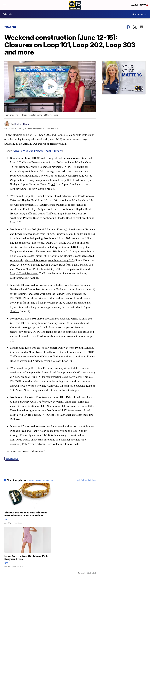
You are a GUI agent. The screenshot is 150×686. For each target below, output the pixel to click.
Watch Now (138, 5)
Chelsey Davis (21, 124)
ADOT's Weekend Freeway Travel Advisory (37, 150)
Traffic (10, 27)
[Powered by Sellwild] (91, 573)
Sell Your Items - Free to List (40, 481)
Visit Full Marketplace (86, 480)
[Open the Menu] (4, 5)
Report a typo (12, 458)
